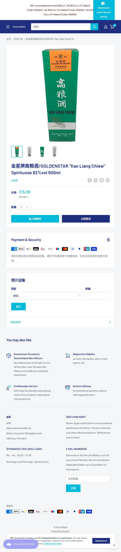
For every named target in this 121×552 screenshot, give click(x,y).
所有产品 (18, 39)
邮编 (87, 288)
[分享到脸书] (89, 180)
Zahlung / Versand (16, 438)
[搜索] (94, 26)
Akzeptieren (101, 540)
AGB (8, 422)
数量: (14, 207)
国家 (13, 288)
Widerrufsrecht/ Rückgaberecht (24, 433)
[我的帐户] (105, 26)
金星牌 (14, 180)
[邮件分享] (107, 180)
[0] (112, 27)
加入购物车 (35, 218)
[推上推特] (101, 180)
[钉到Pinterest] (95, 180)
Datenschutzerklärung (18, 428)
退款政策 (15, 322)
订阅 (73, 488)
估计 (18, 306)
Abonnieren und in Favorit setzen (104, 12)
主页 (8, 39)
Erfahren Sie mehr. (53, 543)
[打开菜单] (7, 27)
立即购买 (86, 218)
